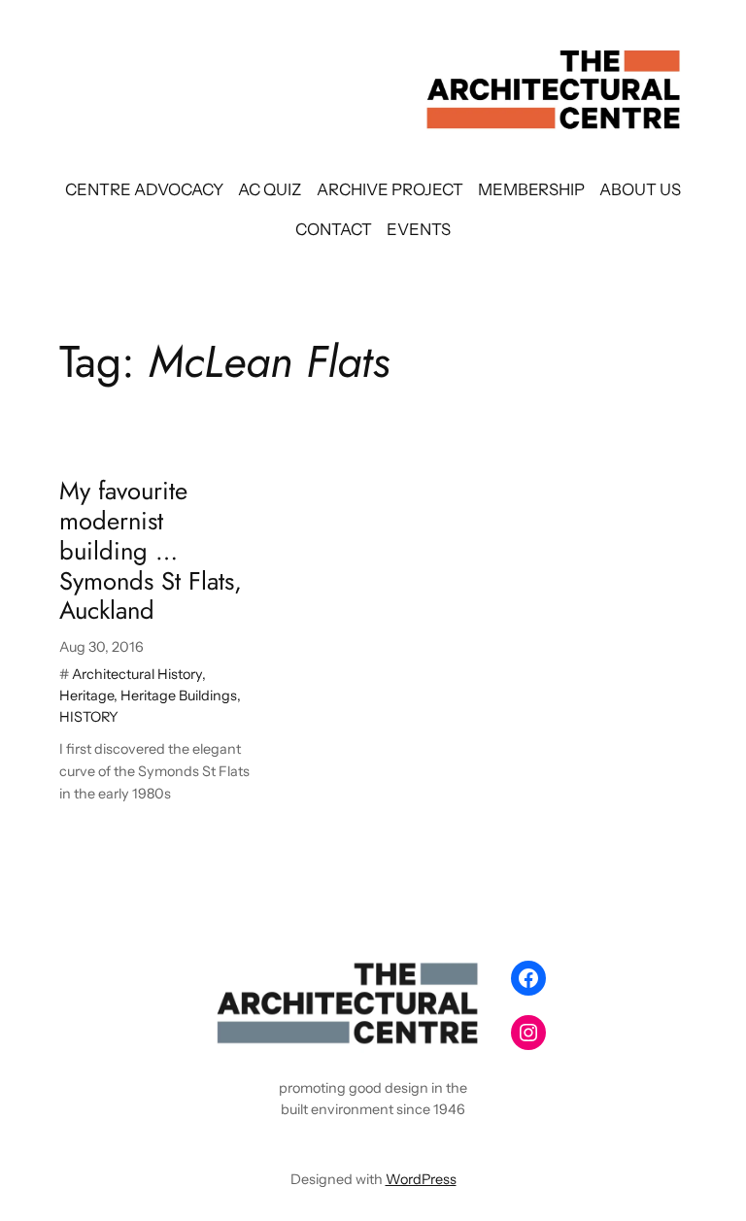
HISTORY (89, 717)
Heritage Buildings (178, 695)
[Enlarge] (466, 978)
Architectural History (137, 674)
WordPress (421, 1179)
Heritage (86, 695)
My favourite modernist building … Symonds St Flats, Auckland (150, 552)
